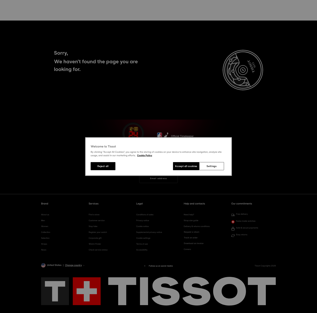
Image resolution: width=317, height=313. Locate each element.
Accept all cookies (186, 166)
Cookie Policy (144, 156)
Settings (211, 166)
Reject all (103, 166)
